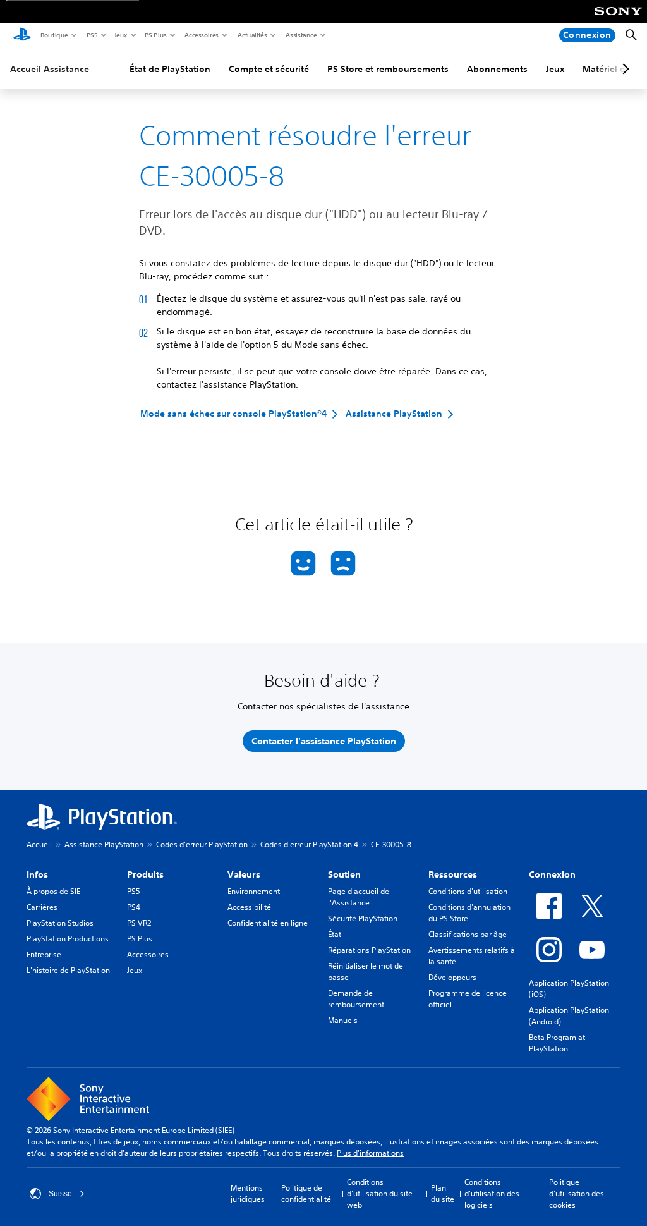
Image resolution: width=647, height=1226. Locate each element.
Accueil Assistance (49, 69)
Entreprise (44, 954)
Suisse (60, 1193)
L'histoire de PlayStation (68, 970)
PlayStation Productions (68, 938)
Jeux (120, 34)
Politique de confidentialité (306, 1193)
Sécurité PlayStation (362, 918)
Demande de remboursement (356, 999)
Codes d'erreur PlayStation (202, 844)
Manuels (343, 1020)
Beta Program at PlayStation (557, 1043)
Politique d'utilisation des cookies (576, 1193)
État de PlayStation (170, 69)
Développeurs (452, 977)
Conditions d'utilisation (467, 891)
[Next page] (623, 69)
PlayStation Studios (60, 922)
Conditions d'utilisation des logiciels (491, 1193)
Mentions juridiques (248, 1193)
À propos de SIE (53, 891)
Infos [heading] (37, 874)
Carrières (42, 907)
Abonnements (497, 69)
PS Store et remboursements (388, 69)
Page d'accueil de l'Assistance (358, 897)
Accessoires (201, 34)
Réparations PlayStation (369, 950)
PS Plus (155, 34)
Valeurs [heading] (243, 874)
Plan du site (442, 1193)
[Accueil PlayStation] (22, 35)
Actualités (252, 34)
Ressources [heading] (452, 874)
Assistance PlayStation (103, 844)
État (334, 934)
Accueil (39, 844)
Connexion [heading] (552, 874)
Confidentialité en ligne (267, 922)
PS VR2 (139, 922)
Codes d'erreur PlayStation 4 (309, 844)
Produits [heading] (145, 874)
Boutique (54, 34)
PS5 (91, 34)
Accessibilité (249, 907)
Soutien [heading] (344, 874)
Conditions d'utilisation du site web (380, 1193)
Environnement (253, 891)
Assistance (301, 34)
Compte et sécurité (269, 69)
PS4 (133, 907)
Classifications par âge (467, 934)
